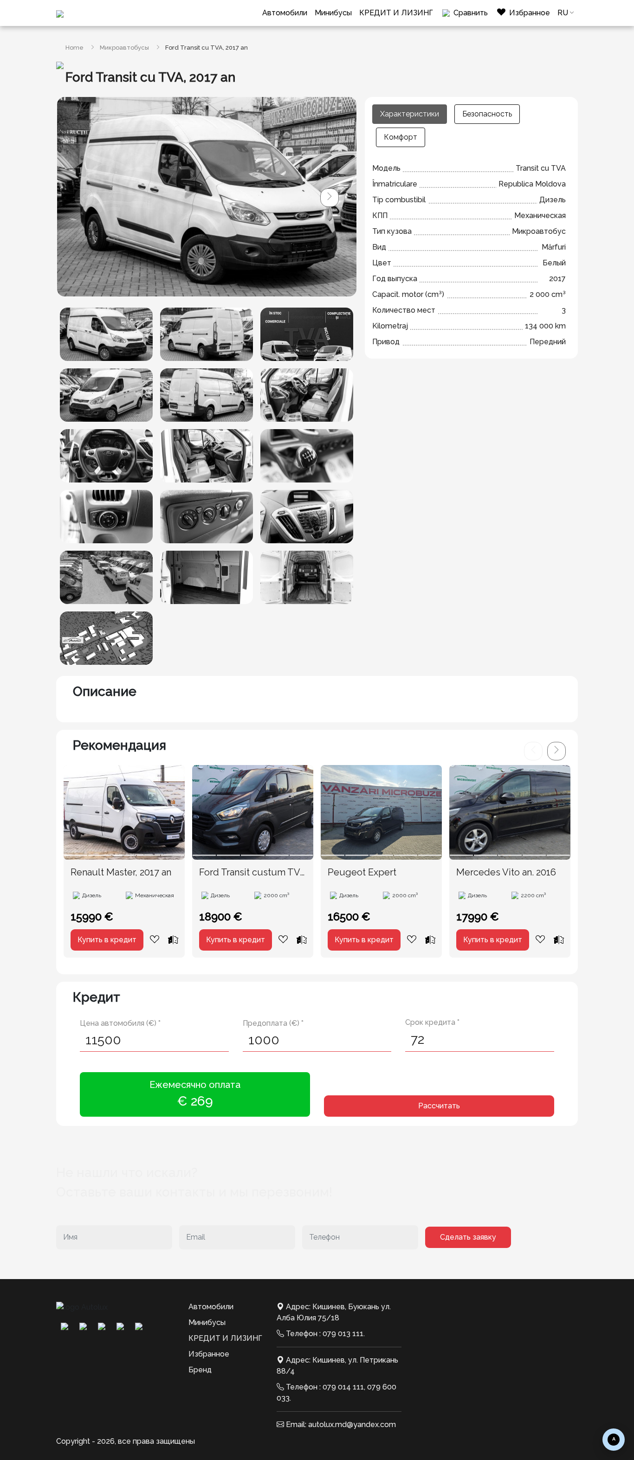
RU (562, 12)
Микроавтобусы (124, 47)
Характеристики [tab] (409, 113)
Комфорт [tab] (400, 137)
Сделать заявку (468, 1237)
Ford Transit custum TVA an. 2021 (252, 873)
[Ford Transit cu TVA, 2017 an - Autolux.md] (106, 334)
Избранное (208, 1354)
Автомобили (284, 12)
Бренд (200, 1369)
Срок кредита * (432, 1022)
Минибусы (333, 12)
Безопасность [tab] (487, 113)
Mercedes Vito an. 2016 (506, 872)
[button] (329, 197)
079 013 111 (343, 1333)
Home (74, 47)
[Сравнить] (173, 939)
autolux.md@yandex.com (352, 1424)
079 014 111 (343, 1387)
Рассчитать (439, 1105)
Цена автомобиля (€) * (120, 1023)
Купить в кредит (107, 939)
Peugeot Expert (362, 872)
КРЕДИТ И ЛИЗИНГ (396, 12)
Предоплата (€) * (273, 1023)
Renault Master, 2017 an (121, 872)
